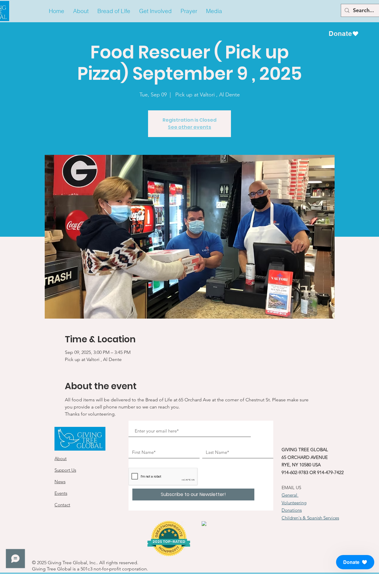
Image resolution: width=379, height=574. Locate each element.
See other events (189, 127)
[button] (81, 11)
